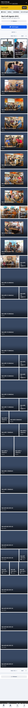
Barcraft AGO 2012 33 (7, 627)
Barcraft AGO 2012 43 (7, 508)
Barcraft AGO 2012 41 (7, 545)
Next (22, 36)
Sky (4, 56)
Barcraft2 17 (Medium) (8, 350)
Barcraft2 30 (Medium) (8, 183)
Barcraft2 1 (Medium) (7, 489)
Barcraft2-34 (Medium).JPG (9, 109)
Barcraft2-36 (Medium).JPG (9, 73)
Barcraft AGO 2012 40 (7, 558)
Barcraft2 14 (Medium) (8, 376)
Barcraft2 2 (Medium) (7, 471)
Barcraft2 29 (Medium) (8, 202)
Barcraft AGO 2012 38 (4, 571)
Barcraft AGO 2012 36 (22, 571)
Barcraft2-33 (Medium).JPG (9, 128)
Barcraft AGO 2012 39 (23, 557)
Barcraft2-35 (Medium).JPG (9, 91)
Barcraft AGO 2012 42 (7, 526)
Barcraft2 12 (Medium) (8, 394)
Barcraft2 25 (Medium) (8, 251)
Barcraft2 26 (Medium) (8, 233)
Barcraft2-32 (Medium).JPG (9, 146)
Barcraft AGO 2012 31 (7, 664)
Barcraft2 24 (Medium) (8, 264)
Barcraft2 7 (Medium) (7, 432)
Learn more (3, 2)
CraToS (4, 509)
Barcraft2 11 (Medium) (8, 407)
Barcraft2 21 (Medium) (8, 295)
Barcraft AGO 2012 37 (13, 571)
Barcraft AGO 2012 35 (7, 590)
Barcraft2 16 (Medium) (8, 363)
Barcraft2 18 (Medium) (8, 332)
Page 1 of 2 (13, 36)
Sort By (13, 32)
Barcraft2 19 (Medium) (8, 313)
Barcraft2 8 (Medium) (16, 419)
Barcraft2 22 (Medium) (8, 282)
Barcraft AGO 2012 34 (7, 608)
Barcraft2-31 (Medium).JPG (9, 165)
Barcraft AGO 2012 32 (7, 645)
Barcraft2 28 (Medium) (8, 214)
